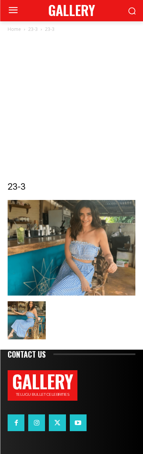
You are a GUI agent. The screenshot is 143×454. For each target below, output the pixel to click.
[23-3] (71, 293)
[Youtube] (78, 422)
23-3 (33, 29)
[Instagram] (36, 422)
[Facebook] (16, 422)
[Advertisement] (71, 108)
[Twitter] (57, 422)
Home (14, 29)
